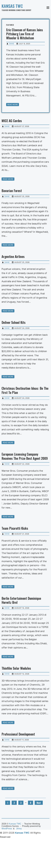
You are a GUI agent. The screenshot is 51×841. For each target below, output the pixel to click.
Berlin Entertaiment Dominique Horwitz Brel (21, 600)
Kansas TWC (12, 6)
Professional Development (18, 734)
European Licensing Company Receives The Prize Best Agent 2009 (25, 456)
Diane (11, 44)
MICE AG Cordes (12, 120)
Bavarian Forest (12, 190)
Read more (12, 104)
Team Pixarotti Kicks (15, 528)
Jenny (19, 828)
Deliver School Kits (14, 322)
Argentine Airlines (13, 256)
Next (39, 802)
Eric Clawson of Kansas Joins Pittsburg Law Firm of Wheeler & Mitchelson (24, 33)
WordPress (7, 828)
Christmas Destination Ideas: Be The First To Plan (25, 390)
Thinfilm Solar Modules (16, 668)
